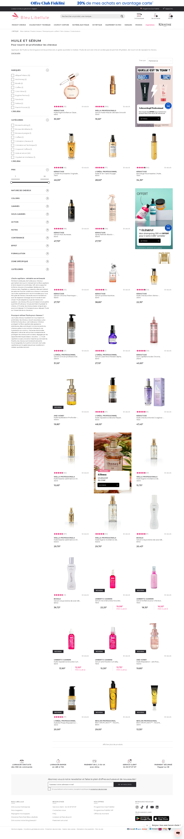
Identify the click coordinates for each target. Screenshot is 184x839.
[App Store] (161, 820)
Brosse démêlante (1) (23, 129)
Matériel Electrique (80, 25)
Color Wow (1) (20, 91)
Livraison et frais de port (62, 817)
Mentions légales (16, 829)
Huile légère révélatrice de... (147, 479)
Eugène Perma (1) (22, 95)
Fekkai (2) (19, 103)
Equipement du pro (113, 25)
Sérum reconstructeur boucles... (108, 601)
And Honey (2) (21, 79)
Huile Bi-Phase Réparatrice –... (66, 723)
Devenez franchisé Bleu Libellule (24, 817)
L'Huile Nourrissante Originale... (66, 174)
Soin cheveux (64, 31)
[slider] (11, 182)
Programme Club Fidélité (104, 807)
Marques (128, 25)
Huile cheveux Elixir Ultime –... (148, 296)
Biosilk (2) (19, 83)
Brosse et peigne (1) (23, 133)
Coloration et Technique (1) (26, 145)
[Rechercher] (122, 16)
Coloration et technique (39, 25)
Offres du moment (101, 814)
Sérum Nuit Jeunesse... (63, 234)
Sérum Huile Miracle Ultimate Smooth (110, 112)
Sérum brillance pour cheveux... (149, 601)
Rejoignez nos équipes (20, 814)
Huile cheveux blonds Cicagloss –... (150, 418)
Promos (138, 25)
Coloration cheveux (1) (24, 141)
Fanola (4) (19, 99)
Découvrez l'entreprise (20, 807)
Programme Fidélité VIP (103, 810)
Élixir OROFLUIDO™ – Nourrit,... (107, 723)
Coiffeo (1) (19, 87)
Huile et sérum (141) (22, 153)
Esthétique (97, 25)
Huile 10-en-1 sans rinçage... (106, 174)
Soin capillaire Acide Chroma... (148, 357)
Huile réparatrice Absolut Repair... (108, 418)
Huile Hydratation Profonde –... (66, 417)
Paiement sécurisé (60, 820)
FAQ (54, 814)
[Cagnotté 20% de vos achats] (92, 3)
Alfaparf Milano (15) (22, 75)
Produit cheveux (19, 25)
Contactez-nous (59, 810)
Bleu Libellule (24, 31)
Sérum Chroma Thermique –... (66, 296)
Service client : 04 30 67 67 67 (64, 807)
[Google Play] (143, 820)
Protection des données (53, 829)
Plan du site (99, 829)
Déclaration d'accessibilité (85, 829)
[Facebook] (147, 808)
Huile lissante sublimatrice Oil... (66, 479)
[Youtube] (152, 808)
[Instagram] (137, 808)
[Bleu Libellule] (30, 16)
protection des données (98, 789)
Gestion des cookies (68, 829)
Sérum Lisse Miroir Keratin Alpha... (108, 357)
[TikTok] (142, 808)
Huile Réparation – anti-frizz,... (148, 662)
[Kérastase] (165, 25)
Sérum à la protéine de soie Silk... (149, 540)
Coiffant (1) (19, 137)
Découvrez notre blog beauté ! (24, 820)
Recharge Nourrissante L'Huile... (149, 174)
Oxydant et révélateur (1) (25, 157)
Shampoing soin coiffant (51, 31)
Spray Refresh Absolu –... (105, 234)
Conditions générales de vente (34, 829)
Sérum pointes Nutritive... (105, 296)
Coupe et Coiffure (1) (23, 149)
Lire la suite (15, 53)
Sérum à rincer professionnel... (66, 357)
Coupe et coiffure (61, 25)
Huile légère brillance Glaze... (65, 112)
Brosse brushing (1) (22, 125)
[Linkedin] (157, 808)
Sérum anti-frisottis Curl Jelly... (107, 662)
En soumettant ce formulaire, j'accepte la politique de (79, 789)
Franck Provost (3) (22, 107)
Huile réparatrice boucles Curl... (66, 662)
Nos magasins (16, 810)
